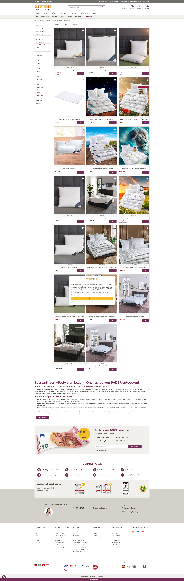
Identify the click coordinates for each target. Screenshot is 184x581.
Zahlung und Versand (59, 533)
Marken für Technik (39, 98)
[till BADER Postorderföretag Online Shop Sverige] (39, 565)
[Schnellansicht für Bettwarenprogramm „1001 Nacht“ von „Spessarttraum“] (113, 122)
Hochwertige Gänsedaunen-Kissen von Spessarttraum (134, 267)
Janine (38, 74)
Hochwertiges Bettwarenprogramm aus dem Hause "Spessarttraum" (134, 119)
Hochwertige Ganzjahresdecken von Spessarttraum (101, 366)
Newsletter (57, 544)
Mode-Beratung (116, 540)
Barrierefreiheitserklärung (79, 551)
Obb (38, 84)
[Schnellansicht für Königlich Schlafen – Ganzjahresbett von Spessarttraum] (145, 172)
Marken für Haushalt (40, 42)
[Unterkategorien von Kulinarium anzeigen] (49, 37)
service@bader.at (101, 508)
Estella (38, 58)
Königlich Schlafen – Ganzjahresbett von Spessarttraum (134, 168)
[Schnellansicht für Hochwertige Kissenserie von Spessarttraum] (113, 73)
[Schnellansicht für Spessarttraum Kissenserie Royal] (80, 172)
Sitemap (37, 531)
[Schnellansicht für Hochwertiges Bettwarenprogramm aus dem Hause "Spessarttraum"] (145, 122)
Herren (37, 535)
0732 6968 (80, 508)
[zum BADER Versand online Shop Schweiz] (43, 565)
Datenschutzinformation (101, 450)
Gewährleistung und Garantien (80, 542)
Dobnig (38, 52)
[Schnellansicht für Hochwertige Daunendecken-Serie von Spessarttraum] (113, 172)
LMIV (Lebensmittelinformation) (81, 549)
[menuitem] (37, 13)
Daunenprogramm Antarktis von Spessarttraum (134, 316)
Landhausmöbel (39, 39)
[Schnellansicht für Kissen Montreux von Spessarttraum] (145, 73)
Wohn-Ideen (116, 547)
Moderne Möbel (39, 100)
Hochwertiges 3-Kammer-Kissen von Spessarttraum (69, 218)
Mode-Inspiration (117, 542)
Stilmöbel (38, 103)
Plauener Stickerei (40, 90)
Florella (38, 63)
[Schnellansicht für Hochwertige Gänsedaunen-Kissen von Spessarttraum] (145, 270)
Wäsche (37, 538)
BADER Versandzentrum (99, 538)
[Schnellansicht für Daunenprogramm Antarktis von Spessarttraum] (145, 320)
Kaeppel (38, 76)
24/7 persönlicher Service (104, 1)
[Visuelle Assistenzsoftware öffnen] (143, 566)
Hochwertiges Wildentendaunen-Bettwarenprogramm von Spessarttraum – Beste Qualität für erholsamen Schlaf (69, 366)
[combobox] (86, 7)
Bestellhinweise (116, 533)
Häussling (39, 68)
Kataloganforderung (59, 547)
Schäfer (38, 92)
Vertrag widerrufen (78, 531)
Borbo (38, 50)
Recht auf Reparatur (78, 554)
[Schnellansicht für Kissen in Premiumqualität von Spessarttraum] (80, 73)
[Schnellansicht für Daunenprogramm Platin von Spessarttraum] (113, 221)
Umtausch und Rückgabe (60, 535)
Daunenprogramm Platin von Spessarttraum (101, 218)
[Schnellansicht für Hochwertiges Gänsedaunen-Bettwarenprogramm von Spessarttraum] (113, 270)
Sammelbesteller (58, 540)
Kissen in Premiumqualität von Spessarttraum (69, 70)
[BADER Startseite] (42, 7)
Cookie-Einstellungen (79, 540)
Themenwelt (40, 29)
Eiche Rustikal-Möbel (40, 31)
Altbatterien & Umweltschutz (80, 544)
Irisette (38, 71)
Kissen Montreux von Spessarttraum (134, 70)
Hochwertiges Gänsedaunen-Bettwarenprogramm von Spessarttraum (101, 267)
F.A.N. (38, 60)
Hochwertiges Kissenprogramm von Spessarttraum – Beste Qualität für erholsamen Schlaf (69, 317)
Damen (37, 533)
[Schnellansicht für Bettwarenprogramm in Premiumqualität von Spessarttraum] (145, 221)
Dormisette (39, 55)
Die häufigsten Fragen (59, 542)
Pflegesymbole (116, 535)
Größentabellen (116, 531)
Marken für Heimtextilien (41, 44)
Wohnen (37, 540)
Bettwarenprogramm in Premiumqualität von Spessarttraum (134, 218)
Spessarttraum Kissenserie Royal (69, 168)
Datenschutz (77, 538)
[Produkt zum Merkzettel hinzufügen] (83, 31)
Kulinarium (38, 37)
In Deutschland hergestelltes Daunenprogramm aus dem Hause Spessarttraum (101, 317)
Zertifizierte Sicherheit (59, 538)
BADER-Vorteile (58, 531)
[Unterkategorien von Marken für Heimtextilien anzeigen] (49, 45)
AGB (75, 533)
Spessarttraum (40, 95)
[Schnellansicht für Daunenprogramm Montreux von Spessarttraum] (80, 122)
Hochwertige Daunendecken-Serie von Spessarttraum (101, 168)
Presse (95, 535)
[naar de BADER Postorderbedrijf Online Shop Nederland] (47, 565)
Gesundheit (38, 542)
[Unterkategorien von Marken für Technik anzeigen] (49, 98)
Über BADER (96, 531)
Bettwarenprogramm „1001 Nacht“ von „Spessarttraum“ (101, 119)
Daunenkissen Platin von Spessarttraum (69, 267)
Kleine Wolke (39, 79)
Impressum (76, 535)
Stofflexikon (116, 538)
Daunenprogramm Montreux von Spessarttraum (69, 119)
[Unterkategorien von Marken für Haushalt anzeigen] (49, 42)
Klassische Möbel (39, 34)
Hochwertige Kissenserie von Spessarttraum (101, 70)
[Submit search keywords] (103, 7)
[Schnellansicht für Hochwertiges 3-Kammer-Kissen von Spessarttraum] (80, 221)
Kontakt (95, 533)
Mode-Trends (116, 544)
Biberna (38, 47)
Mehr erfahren (42, 417)
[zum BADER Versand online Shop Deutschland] (35, 565)
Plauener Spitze (40, 87)
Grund (38, 66)
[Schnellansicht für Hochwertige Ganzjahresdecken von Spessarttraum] (113, 369)
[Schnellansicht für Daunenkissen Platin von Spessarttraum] (80, 270)
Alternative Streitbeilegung (80, 547)
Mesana (38, 82)
